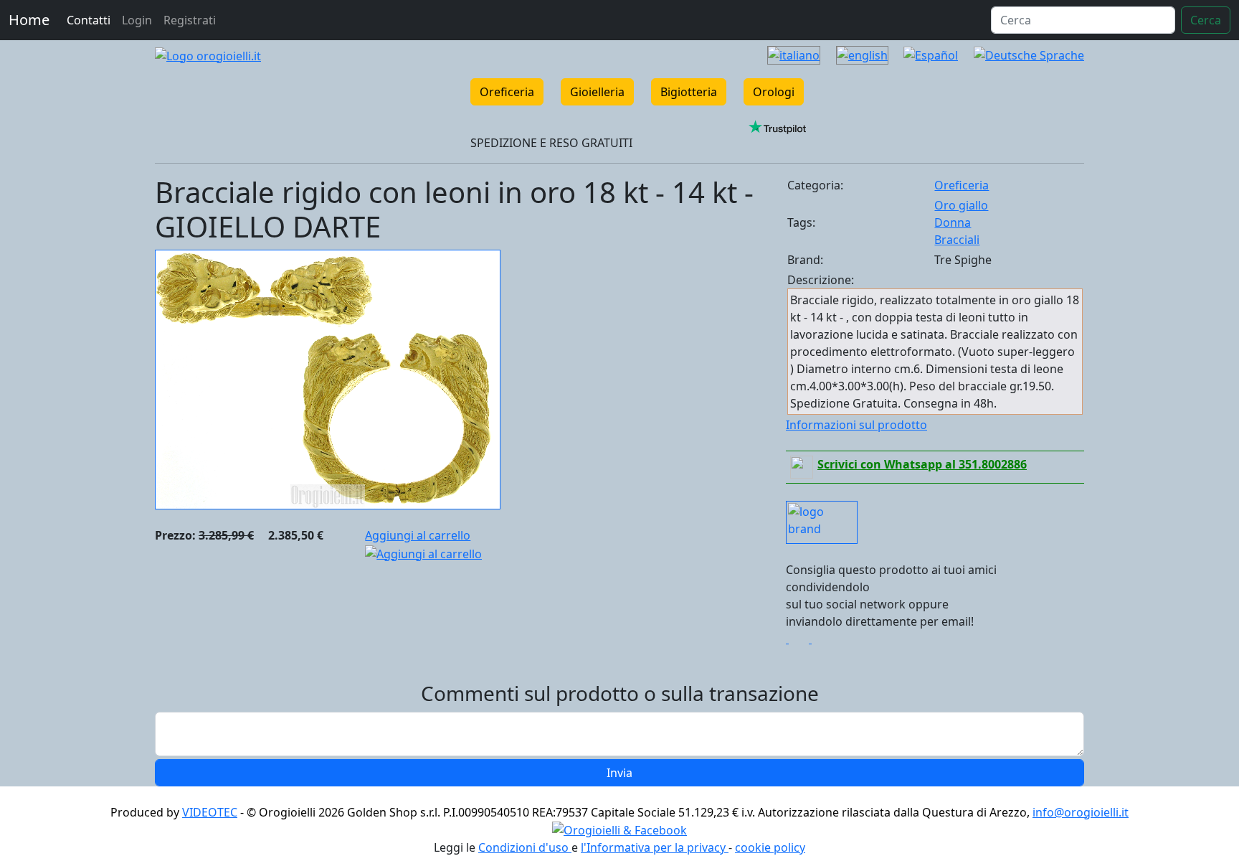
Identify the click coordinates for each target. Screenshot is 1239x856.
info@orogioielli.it (1080, 812)
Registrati (189, 20)
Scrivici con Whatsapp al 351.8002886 (922, 464)
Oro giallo (961, 205)
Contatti (88, 20)
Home (29, 19)
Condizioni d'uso (524, 847)
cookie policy (770, 847)
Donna (952, 222)
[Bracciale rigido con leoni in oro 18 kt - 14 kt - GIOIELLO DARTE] (327, 378)
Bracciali (956, 240)
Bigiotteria (688, 92)
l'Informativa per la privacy (654, 847)
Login (137, 20)
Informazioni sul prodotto (856, 425)
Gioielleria (597, 92)
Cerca (1205, 20)
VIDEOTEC (209, 812)
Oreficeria (507, 92)
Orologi (773, 92)
